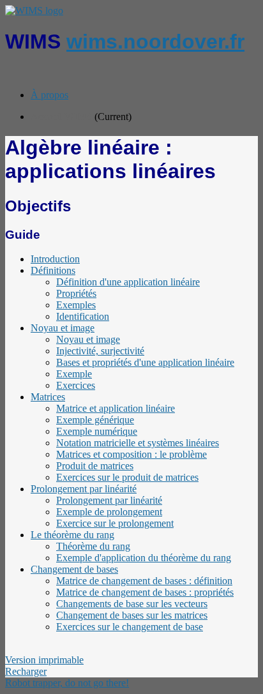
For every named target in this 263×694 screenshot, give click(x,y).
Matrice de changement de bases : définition (144, 580)
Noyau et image (62, 327)
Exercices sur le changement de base (129, 626)
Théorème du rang (93, 546)
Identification (82, 316)
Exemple (74, 373)
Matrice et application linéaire (115, 408)
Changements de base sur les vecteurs (131, 603)
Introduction (55, 258)
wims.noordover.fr (155, 41)
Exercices (75, 385)
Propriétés (76, 293)
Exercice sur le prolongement (115, 523)
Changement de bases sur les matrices (131, 615)
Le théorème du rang (72, 534)
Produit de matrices (94, 465)
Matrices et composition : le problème (131, 454)
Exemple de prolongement (109, 511)
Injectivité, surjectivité (100, 350)
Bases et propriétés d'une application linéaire (145, 362)
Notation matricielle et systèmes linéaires (137, 442)
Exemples (76, 304)
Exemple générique (95, 419)
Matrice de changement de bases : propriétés (145, 592)
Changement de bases (74, 569)
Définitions (53, 270)
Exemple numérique (96, 431)
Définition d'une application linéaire (128, 281)
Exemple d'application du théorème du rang (143, 557)
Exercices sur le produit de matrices (127, 477)
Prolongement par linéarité (84, 488)
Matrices (48, 396)
